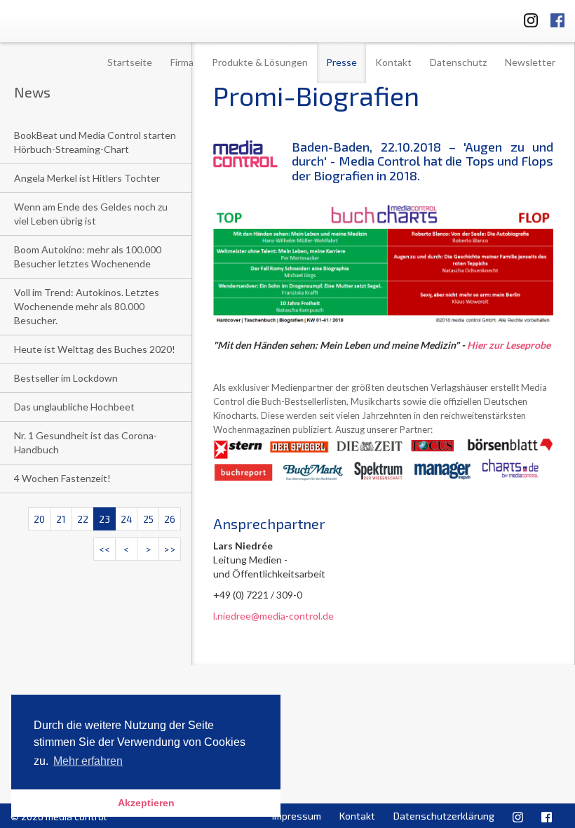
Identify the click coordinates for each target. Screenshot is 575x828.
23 (104, 519)
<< (104, 549)
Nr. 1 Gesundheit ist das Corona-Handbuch (85, 442)
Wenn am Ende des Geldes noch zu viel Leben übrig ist (91, 214)
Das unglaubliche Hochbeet (74, 407)
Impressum (296, 816)
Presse (341, 62)
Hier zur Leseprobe (508, 345)
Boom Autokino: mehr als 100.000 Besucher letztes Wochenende (87, 256)
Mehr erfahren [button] (88, 761)
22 (82, 519)
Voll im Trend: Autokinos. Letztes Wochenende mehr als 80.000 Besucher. (86, 306)
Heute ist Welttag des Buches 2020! (94, 349)
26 (169, 519)
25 (148, 519)
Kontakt (393, 62)
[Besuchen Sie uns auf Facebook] (557, 18)
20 (39, 519)
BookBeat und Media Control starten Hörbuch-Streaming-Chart (95, 142)
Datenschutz (458, 62)
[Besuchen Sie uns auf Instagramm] (526, 18)
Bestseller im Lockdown (66, 378)
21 (61, 519)
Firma (182, 62)
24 (127, 519)
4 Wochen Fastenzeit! (62, 478)
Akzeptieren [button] (146, 802)
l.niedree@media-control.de (273, 616)
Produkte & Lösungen (260, 62)
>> (169, 549)
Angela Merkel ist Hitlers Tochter (87, 178)
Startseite (129, 62)
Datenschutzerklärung (443, 816)
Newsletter (530, 62)
